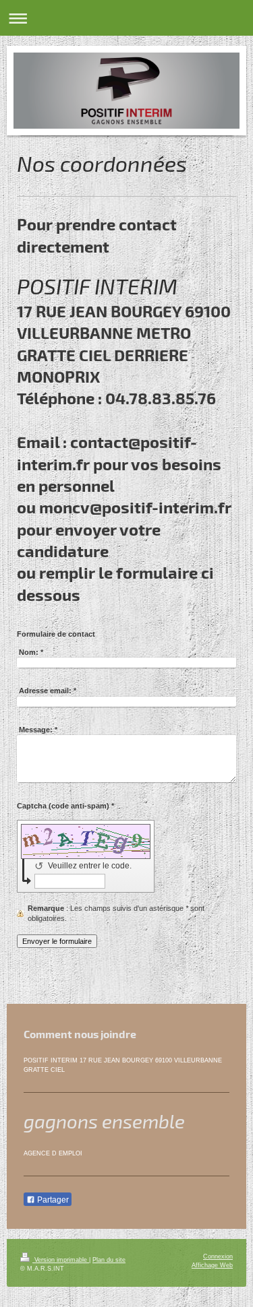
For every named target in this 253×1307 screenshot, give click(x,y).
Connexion (218, 1256)
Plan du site (108, 1260)
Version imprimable (60, 1260)
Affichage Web (212, 1265)
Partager (52, 1200)
